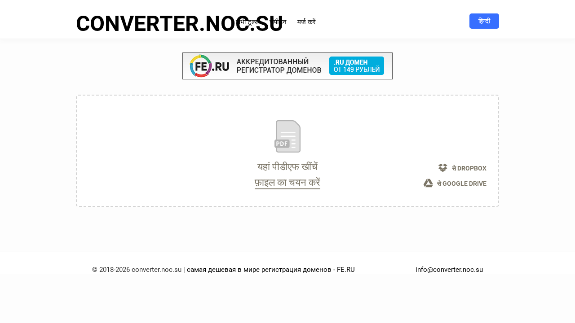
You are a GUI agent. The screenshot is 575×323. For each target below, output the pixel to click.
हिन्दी (484, 21)
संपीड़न (278, 22)
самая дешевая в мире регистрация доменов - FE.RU (271, 270)
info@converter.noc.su (449, 270)
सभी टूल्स (247, 22)
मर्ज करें (306, 22)
